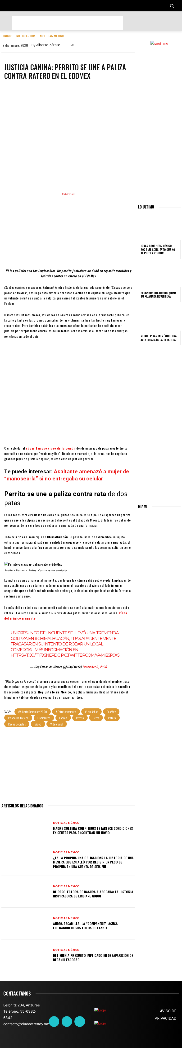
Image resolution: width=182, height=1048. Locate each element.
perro (96, 717)
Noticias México (52, 36)
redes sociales (17, 723)
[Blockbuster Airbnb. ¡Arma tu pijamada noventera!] (159, 274)
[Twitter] (67, 1021)
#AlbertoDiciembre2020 (32, 711)
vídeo (38, 723)
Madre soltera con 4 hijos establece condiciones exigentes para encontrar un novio (93, 830)
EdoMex (111, 711)
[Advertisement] (67, 23)
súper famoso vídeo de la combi (50, 448)
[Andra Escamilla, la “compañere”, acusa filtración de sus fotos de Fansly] (25, 923)
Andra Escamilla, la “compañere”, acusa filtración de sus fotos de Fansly (85, 925)
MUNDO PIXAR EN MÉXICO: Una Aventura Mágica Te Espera (159, 338)
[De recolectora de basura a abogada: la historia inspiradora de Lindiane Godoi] (25, 891)
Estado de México (18, 717)
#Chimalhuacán (51, 638)
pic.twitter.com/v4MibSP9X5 (90, 655)
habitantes (43, 717)
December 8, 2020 (94, 666)
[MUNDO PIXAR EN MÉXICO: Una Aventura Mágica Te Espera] (159, 318)
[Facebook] (54, 1021)
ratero (112, 717)
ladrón (63, 717)
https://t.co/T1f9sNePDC (35, 655)
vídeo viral (56, 723)
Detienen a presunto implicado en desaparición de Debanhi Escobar (93, 957)
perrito (80, 717)
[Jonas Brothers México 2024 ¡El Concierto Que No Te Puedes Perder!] (159, 227)
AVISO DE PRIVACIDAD (165, 1015)
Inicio (7, 36)
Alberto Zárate (48, 44)
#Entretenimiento (66, 711)
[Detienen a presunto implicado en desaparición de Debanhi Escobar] (25, 955)
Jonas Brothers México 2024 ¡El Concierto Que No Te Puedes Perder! (158, 249)
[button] (171, 5)
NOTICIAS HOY (26, 36)
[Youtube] (79, 1021)
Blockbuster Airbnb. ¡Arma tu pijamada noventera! (158, 295)
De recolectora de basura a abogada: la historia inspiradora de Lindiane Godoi (93, 893)
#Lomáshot (91, 711)
